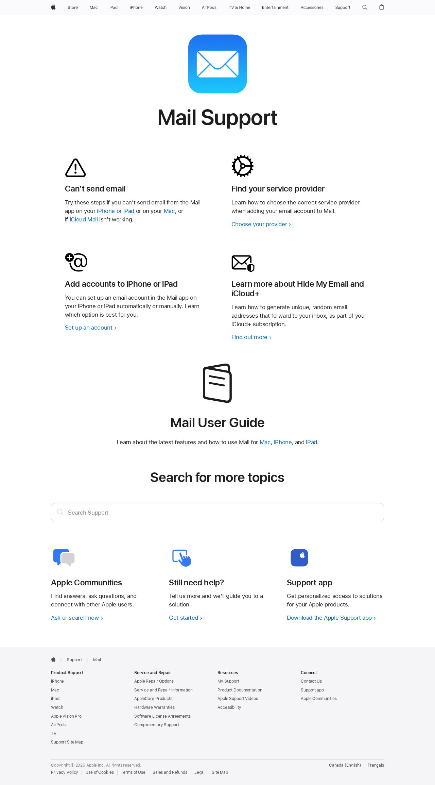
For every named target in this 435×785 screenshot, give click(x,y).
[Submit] (60, 511)
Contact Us (311, 681)
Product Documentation (240, 690)
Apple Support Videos (238, 698)
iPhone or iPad (116, 210)
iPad (311, 442)
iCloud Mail (84, 219)
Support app (312, 690)
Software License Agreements (162, 716)
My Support (228, 681)
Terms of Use (133, 772)
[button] (365, 7)
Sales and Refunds (170, 772)
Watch (57, 707)
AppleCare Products (153, 698)
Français (376, 765)
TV (53, 733)
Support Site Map (67, 742)
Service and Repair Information (163, 690)
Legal (199, 772)
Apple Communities (319, 698)
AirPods (58, 724)
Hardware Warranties (154, 707)
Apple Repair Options (154, 681)
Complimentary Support (156, 724)
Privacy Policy (64, 772)
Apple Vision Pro (66, 716)
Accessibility (229, 707)
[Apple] (53, 659)
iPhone (283, 442)
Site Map (220, 772)
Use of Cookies (99, 772)
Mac (169, 210)
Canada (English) (345, 765)
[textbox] (217, 512)
